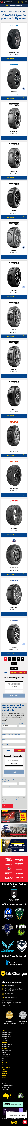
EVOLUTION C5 (14, 568)
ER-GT (14, 449)
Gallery (4, 1071)
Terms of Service (20, 800)
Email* (4, 739)
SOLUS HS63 (14, 290)
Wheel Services (6, 1059)
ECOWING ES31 (14, 131)
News (4, 1075)
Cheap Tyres (5, 1089)
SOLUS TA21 (14, 330)
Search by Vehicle (7, 1032)
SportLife (14, 528)
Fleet (3, 1069)
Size (3, 724)
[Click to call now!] (18, 2)
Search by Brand (6, 1036)
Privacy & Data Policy (11, 1118)
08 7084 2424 (9, 994)
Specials (4, 1063)
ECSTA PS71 (14, 250)
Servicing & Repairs (7, 1055)
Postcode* (5, 745)
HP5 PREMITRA (14, 488)
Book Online (6, 1067)
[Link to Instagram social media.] (15, 1122)
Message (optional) (7, 787)
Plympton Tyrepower (15, 5)
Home (4, 11)
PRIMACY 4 (14, 647)
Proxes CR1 (14, 92)
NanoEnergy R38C (14, 52)
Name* (4, 729)
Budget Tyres (5, 1087)
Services (4, 1048)
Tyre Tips (4, 1040)
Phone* (11, 734)
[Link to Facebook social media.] (12, 1122)
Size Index (4, 1083)
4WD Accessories (6, 1050)
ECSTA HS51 (14, 211)
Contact (4, 1065)
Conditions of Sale (21, 1118)
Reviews (4, 1073)
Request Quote (8, 806)
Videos (4, 1078)
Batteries (4, 1052)
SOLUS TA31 (14, 409)
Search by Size (6, 1034)
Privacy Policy (10, 800)
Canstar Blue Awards (7, 1085)
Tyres (3, 1030)
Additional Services (7, 1061)
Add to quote (10, 58)
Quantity (21, 724)
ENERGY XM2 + (14, 607)
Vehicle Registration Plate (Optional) (9, 780)
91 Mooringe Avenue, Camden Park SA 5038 (14, 990)
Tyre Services (5, 1057)
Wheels (4, 1042)
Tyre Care (4, 1038)
